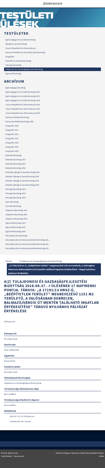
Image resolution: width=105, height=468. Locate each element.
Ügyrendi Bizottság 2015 (15, 227)
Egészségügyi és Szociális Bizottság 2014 (22, 92)
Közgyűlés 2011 (11, 130)
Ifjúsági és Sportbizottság (16, 44)
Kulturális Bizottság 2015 (15, 164)
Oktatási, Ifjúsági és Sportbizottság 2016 (22, 185)
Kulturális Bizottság (13, 155)
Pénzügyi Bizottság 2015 (15, 193)
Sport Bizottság (11, 202)
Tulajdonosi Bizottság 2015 (16, 214)
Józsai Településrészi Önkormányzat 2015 (22, 109)
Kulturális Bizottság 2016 (15, 168)
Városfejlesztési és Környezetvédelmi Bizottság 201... (27, 240)
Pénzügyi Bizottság (13, 65)
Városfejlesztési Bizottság (16, 235)
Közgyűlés (9, 56)
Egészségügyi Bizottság (15, 87)
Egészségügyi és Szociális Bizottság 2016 (22, 100)
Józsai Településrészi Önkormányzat (20, 48)
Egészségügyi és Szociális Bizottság (20, 39)
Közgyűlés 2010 (11, 125)
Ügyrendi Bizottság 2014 (15, 223)
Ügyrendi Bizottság (13, 73)
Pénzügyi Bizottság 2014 (15, 189)
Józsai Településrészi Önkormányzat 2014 (22, 104)
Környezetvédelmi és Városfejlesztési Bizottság (25, 52)
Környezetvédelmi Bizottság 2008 (19, 121)
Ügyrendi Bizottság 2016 (15, 231)
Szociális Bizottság (13, 206)
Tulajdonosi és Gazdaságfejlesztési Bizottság (24, 69)
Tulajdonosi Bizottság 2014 (16, 210)
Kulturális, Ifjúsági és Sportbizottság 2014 (22, 172)
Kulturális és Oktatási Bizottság (18, 61)
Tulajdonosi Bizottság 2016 (16, 218)
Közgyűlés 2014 (11, 142)
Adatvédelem (6, 456)
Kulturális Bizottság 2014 (15, 159)
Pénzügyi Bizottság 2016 (15, 197)
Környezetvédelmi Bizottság (17, 117)
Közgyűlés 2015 (11, 147)
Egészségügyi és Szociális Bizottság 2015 (22, 96)
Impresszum (19, 456)
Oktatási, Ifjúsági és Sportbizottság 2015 (22, 180)
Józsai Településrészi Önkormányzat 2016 (22, 113)
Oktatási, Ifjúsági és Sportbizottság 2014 (22, 176)
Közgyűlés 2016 (11, 151)
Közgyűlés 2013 (11, 138)
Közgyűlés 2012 (11, 134)
